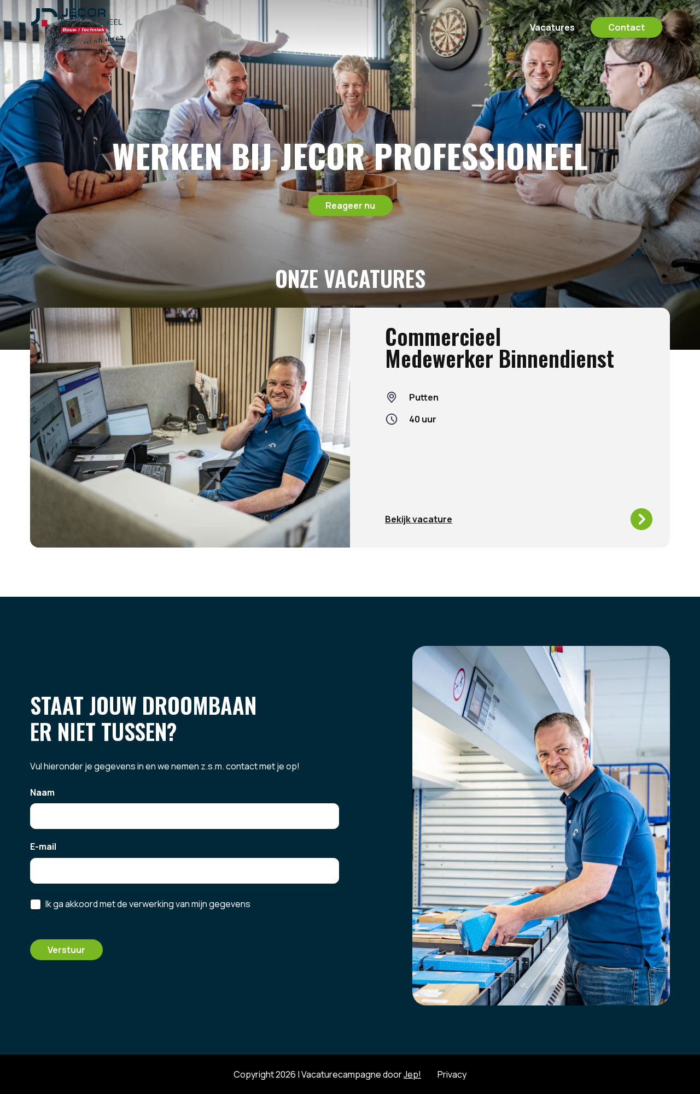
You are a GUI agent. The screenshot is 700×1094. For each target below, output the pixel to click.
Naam (42, 793)
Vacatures (552, 27)
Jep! (412, 1074)
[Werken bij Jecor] (94, 27)
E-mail (43, 847)
